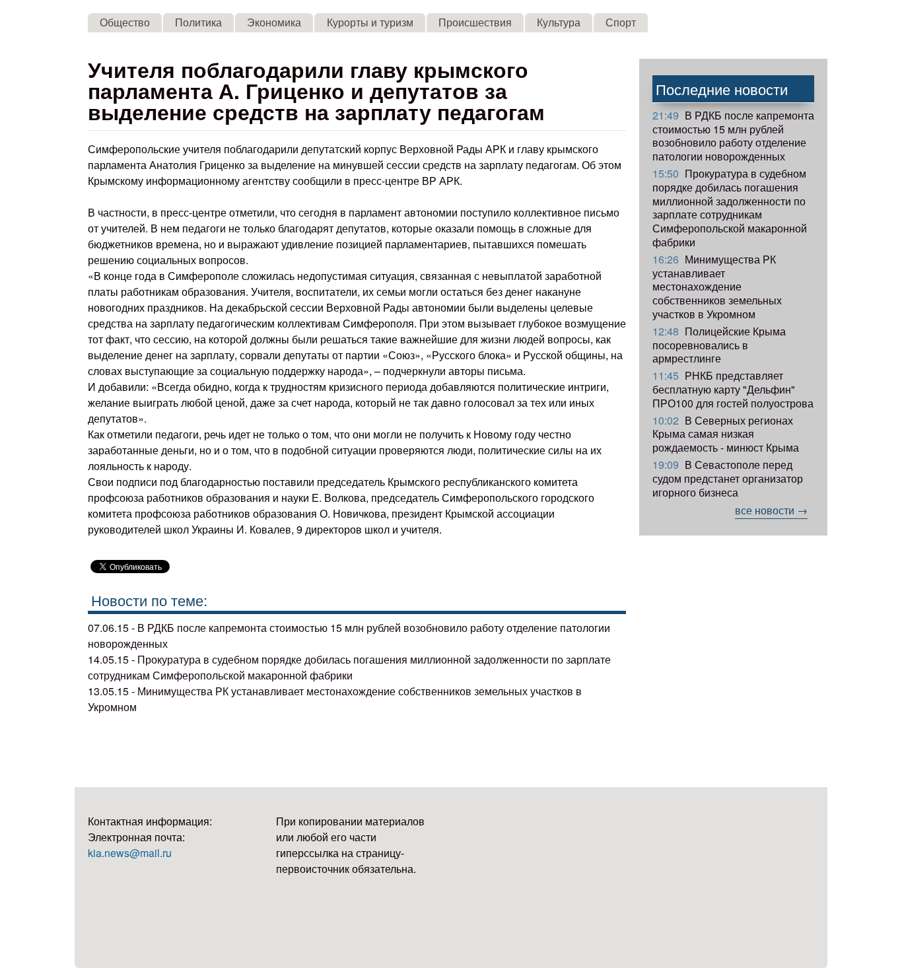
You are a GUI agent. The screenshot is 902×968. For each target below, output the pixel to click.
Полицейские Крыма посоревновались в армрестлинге (719, 345)
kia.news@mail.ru (130, 852)
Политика (198, 22)
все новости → (771, 510)
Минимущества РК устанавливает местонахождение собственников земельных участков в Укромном (717, 287)
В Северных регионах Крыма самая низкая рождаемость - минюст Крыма (725, 434)
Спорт (621, 22)
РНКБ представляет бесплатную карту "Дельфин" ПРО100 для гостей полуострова (733, 389)
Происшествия (475, 22)
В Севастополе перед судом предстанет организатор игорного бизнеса (727, 478)
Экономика (274, 22)
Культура (558, 22)
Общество (125, 22)
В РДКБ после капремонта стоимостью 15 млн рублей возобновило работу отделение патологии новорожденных (733, 136)
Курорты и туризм (370, 22)
